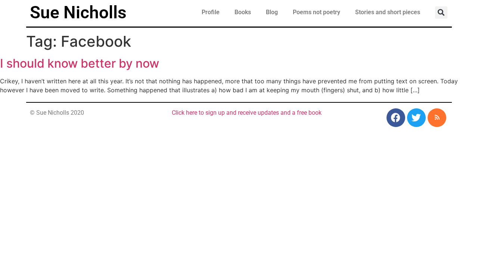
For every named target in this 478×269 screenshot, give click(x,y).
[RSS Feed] (437, 117)
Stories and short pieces (387, 12)
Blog (272, 12)
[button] (441, 12)
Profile (211, 12)
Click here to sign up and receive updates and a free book (247, 112)
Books (243, 12)
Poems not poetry (316, 12)
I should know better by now (79, 63)
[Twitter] (416, 117)
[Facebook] (396, 117)
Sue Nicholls (78, 12)
